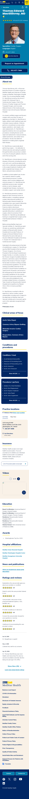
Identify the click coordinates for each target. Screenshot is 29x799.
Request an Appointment (14, 63)
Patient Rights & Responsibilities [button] (12, 745)
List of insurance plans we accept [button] (12, 464)
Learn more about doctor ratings (14, 670)
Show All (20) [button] (13, 373)
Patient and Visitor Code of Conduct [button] (13, 738)
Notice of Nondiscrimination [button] (10, 730)
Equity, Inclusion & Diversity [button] (10, 704)
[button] (12, 2)
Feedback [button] (5, 708)
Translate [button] (8, 764)
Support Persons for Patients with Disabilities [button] (12, 759)
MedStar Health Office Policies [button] (11, 727)
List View (5, 417)
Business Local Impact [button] (9, 690)
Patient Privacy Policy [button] (9, 741)
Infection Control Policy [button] (9, 720)
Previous (10, 478)
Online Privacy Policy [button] (8, 734)
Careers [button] (8, 773)
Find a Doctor (6, 7)
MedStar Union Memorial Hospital (12, 550)
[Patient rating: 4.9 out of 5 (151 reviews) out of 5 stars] (7, 20)
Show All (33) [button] (17, 400)
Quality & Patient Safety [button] (9, 752)
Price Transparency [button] (8, 748)
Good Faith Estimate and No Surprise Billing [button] (13, 715)
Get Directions (8, 433)
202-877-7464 (16, 70)
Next (18, 478)
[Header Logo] (5, 2)
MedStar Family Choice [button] (9, 723)
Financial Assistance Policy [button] (10, 711)
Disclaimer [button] (5, 697)
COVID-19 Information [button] (9, 693)
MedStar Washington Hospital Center (13, 553)
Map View (13, 417)
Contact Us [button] (21, 773)
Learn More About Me (13, 56)
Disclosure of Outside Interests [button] (11, 701)
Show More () (13, 666)
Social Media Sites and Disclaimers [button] (12, 755)
